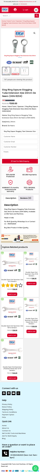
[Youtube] (13, 393)
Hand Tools (11, 21)
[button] (34, 33)
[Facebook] (4, 393)
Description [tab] (11, 198)
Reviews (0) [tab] (25, 198)
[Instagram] (18, 393)
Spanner (19, 21)
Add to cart (12, 294)
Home (4, 21)
